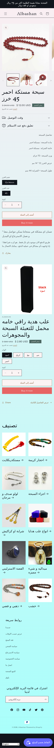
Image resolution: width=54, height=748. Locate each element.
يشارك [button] (8, 253)
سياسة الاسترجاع (13, 652)
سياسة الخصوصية (13, 658)
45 (6, 193)
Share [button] (8, 402)
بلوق (7, 677)
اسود (7, 355)
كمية (4, 199)
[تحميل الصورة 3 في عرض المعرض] (41, 80)
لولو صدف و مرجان (10, 495)
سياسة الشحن (11, 646)
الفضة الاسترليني (13, 569)
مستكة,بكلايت (11, 460)
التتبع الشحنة (11, 671)
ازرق (18, 355)
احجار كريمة (36, 460)
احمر (7, 361)
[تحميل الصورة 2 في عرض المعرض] (27, 80)
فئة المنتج (9, 640)
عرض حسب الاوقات (14, 634)
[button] (5, 14)
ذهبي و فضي (10, 606)
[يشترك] (45, 699)
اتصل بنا (9, 665)
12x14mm (9, 182)
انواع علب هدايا (38, 531)
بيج (28, 355)
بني (37, 355)
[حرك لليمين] (51, 81)
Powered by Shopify (34, 727)
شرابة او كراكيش (13, 532)
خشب (32, 606)
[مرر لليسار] (3, 81)
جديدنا (8, 627)
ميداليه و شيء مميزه (37, 570)
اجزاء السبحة (36, 493)
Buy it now (27, 222)
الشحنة (15, 109)
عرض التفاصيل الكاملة (39, 402)
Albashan (22, 727)
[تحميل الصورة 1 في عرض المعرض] (13, 80)
